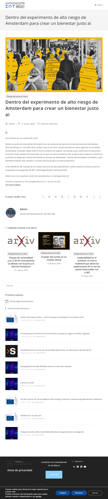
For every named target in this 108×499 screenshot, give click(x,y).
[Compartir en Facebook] (49, 197)
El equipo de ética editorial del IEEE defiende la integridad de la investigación (52, 432)
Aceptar (63, 493)
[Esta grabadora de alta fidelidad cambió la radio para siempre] (11, 367)
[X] (74, 467)
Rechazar (79, 493)
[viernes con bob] (11, 384)
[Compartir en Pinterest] (55, 197)
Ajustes (95, 493)
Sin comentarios (39, 320)
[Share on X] (43, 197)
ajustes (38, 496)
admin (12, 124)
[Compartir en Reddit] (81, 197)
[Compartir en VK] (74, 197)
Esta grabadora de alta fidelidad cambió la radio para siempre (46, 366)
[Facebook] (78, 467)
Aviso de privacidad (19, 470)
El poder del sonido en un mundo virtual (54, 258)
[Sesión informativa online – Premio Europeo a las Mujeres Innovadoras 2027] (11, 318)
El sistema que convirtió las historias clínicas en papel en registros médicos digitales (55, 333)
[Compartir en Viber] (68, 197)
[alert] (54, 301)
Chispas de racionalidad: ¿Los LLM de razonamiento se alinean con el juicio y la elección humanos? (21, 262)
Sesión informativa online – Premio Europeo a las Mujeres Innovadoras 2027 (52, 317)
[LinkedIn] (81, 467)
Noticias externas (49, 124)
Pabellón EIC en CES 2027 (31, 415)
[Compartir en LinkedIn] (62, 197)
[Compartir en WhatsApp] (100, 197)
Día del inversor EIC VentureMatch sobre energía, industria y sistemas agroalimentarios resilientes (61, 399)
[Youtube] (85, 467)
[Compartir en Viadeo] (93, 197)
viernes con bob (27, 383)
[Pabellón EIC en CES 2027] (11, 417)
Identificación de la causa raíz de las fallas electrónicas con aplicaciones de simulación (56, 350)
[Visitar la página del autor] (10, 212)
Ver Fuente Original (12, 185)
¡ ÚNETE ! (54, 474)
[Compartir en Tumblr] (87, 197)
